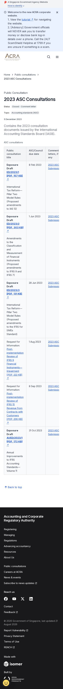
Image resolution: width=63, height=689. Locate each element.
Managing (9, 534)
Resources (10, 551)
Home (7, 74)
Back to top (15, 487)
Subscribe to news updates (19, 583)
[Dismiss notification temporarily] (57, 12)
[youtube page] (14, 599)
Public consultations (25, 74)
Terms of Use (11, 641)
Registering (10, 529)
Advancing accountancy (17, 546)
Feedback (9, 612)
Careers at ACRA (13, 571)
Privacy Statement (14, 636)
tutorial (26, 19)
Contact (8, 606)
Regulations (10, 540)
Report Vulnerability (14, 630)
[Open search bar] (49, 57)
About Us (9, 557)
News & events (12, 577)
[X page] (23, 599)
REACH (8, 647)
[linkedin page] (31, 599)
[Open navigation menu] (57, 57)
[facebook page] (6, 599)
